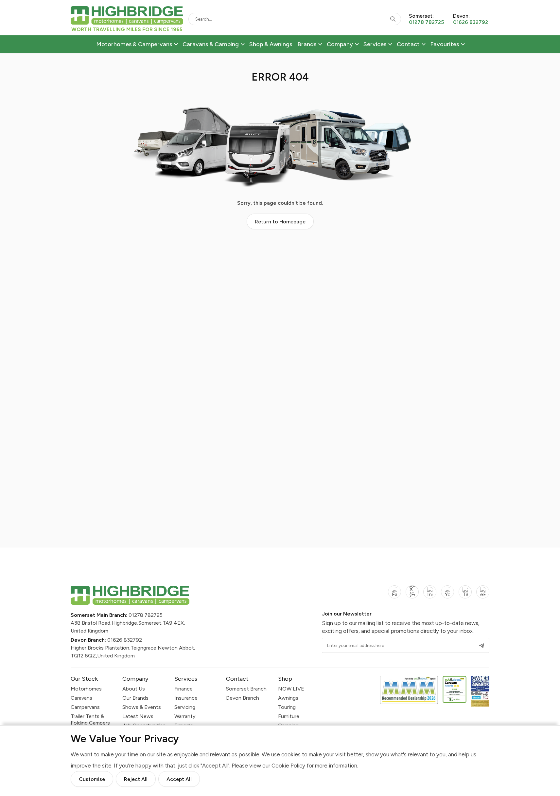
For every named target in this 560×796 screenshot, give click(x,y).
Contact (408, 44)
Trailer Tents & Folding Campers (90, 719)
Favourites (444, 44)
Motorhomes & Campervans (134, 44)
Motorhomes (86, 689)
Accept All (179, 779)
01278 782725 (146, 615)
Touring (287, 707)
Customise (92, 779)
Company (340, 44)
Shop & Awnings (270, 44)
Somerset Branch (246, 689)
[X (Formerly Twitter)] (412, 595)
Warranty (184, 716)
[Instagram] (429, 595)
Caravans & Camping (211, 44)
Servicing (184, 707)
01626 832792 (124, 640)
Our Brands (135, 698)
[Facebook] (394, 595)
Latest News (137, 716)
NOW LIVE (291, 689)
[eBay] (482, 595)
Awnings (288, 698)
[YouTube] (447, 595)
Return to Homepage (280, 221)
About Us (133, 689)
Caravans (81, 698)
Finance (183, 689)
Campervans (85, 707)
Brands (306, 44)
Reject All (136, 779)
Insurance (186, 698)
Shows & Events (141, 707)
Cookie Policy (288, 765)
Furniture (288, 716)
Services (374, 44)
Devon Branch (242, 698)
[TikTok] (465, 595)
